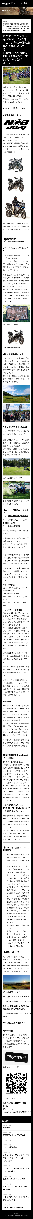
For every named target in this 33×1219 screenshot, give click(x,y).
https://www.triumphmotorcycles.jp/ (17, 1001)
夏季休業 (6, 1127)
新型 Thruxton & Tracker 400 (14, 1179)
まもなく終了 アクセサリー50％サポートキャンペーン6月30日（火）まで (16, 1158)
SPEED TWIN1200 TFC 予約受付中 (16, 1135)
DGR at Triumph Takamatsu (13, 1207)
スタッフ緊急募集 (10, 1147)
